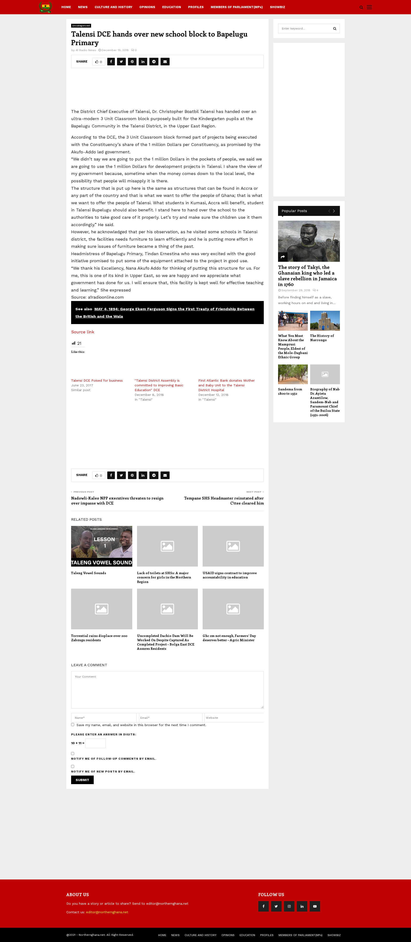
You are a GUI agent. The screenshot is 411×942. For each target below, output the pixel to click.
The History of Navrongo (322, 337)
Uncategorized (81, 25)
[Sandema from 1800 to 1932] (293, 374)
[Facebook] (263, 906)
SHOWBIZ (277, 7)
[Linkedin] (302, 906)
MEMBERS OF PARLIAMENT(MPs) (237, 7)
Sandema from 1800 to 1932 (290, 391)
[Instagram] (289, 906)
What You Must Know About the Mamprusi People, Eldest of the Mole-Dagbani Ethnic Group (293, 346)
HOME (66, 7)
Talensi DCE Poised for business (97, 380)
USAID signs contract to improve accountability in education (230, 575)
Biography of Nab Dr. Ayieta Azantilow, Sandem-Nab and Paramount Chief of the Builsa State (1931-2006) (325, 402)
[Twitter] (276, 906)
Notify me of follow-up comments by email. (114, 758)
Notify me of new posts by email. (103, 771)
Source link (82, 331)
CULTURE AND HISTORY (113, 7)
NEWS (83, 7)
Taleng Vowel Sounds (88, 573)
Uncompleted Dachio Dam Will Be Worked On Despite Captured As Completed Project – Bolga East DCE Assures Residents (165, 642)
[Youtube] (315, 906)
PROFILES (196, 7)
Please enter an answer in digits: (103, 734)
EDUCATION (171, 7)
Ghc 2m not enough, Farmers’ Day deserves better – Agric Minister (229, 637)
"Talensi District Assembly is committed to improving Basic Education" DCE (159, 385)
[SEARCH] (335, 28)
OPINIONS (147, 7)
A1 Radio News (86, 50)
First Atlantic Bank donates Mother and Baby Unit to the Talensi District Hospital (226, 385)
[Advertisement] (167, 90)
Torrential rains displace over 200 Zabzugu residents (99, 637)
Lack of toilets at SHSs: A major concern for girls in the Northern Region (164, 577)
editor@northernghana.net (107, 912)
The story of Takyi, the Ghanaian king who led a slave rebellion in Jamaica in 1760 (307, 275)
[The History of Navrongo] (325, 320)
